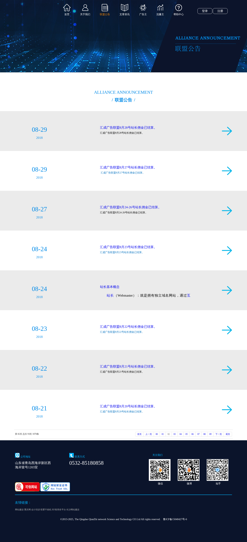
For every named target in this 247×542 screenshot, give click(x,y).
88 (204, 434)
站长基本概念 (110, 287)
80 (157, 434)
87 (198, 434)
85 (187, 434)
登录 (205, 10)
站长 (110, 295)
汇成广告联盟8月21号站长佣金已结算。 (128, 366)
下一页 (218, 434)
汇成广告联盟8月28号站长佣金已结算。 (128, 127)
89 (210, 434)
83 (175, 434)
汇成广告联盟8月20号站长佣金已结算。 (128, 406)
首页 (139, 434)
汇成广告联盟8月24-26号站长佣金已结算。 (130, 207)
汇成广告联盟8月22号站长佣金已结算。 (128, 326)
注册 (220, 10)
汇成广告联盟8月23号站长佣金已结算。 (128, 247)
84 (181, 434)
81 (163, 434)
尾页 (228, 434)
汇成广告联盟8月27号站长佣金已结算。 (128, 167)
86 (192, 434)
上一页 (148, 434)
